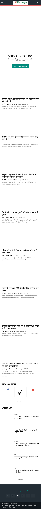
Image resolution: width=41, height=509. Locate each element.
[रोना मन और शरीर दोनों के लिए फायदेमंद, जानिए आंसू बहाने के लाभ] (20, 123)
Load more (20, 479)
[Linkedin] (18, 495)
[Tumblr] (28, 495)
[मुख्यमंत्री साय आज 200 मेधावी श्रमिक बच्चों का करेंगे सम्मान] (20, 274)
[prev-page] (3, 377)
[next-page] (6, 377)
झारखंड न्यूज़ (5, 369)
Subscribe (33, 388)
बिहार (3, 331)
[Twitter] (33, 495)
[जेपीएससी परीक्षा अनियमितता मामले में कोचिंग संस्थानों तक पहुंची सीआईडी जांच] (20, 350)
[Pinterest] (23, 495)
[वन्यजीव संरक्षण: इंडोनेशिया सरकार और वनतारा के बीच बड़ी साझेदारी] (20, 85)
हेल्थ (3, 142)
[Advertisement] (20, 27)
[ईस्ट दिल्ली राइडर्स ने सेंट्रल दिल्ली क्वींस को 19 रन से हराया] (20, 199)
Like (8, 388)
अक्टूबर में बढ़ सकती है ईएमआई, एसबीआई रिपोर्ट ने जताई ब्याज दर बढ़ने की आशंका (19, 175)
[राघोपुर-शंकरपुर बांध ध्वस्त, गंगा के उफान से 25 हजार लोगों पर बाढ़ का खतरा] (20, 312)
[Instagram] (13, 495)
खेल (3, 217)
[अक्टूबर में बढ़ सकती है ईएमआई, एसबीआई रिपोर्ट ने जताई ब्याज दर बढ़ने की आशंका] (20, 161)
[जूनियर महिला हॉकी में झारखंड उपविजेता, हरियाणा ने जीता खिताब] (20, 236)
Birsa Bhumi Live (12, 104)
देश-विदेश (4, 104)
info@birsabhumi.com (24, 491)
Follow (20, 388)
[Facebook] (8, 495)
